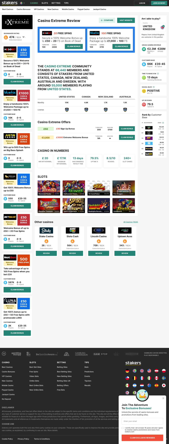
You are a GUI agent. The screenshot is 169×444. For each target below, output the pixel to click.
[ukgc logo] (81, 354)
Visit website (126, 20)
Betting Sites (62, 367)
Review (46, 253)
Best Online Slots (36, 385)
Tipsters (87, 381)
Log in (142, 3)
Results (87, 385)
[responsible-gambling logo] (66, 354)
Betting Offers (63, 385)
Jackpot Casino (8, 394)
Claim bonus (17, 81)
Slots (45, 3)
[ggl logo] (116, 354)
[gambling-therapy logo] (16, 354)
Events (87, 376)
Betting (56, 3)
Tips (66, 3)
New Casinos (7, 381)
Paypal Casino (7, 390)
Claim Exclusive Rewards (142, 438)
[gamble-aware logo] (47, 353)
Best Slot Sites (35, 367)
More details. (52, 430)
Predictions (89, 372)
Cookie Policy (7, 439)
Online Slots (34, 381)
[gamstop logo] (100, 354)
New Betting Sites (64, 376)
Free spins (33, 372)
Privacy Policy (23, 439)
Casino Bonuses (8, 372)
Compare (108, 20)
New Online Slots (36, 390)
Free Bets (61, 390)
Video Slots (34, 376)
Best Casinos (7, 367)
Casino (34, 3)
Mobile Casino (7, 385)
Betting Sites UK (63, 381)
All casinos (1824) (130, 222)
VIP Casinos (7, 376)
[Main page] (9, 3)
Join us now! (159, 3)
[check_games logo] (132, 354)
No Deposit (6, 399)
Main (86, 367)
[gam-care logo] (29, 354)
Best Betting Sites (64, 372)
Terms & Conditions (42, 439)
